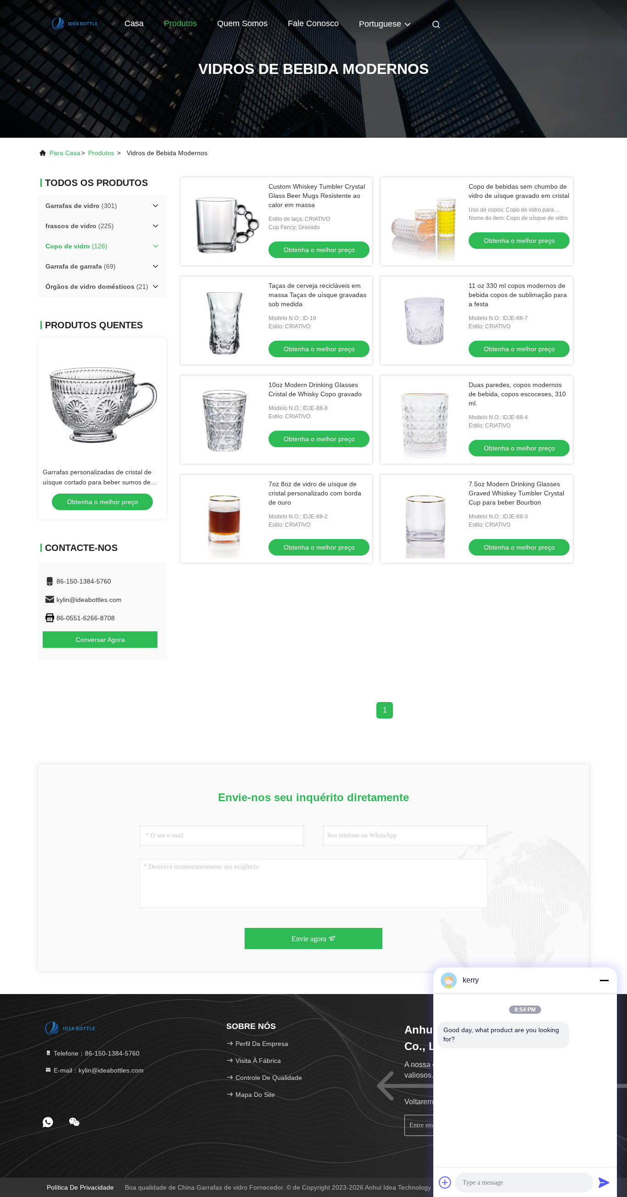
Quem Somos (242, 23)
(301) (81, 205)
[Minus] (604, 980)
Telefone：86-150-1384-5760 (96, 1053)
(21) (96, 286)
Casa (134, 23)
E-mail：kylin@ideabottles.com (98, 1070)
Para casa (65, 153)
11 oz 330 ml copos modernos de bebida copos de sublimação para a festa (518, 295)
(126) (76, 246)
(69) (80, 266)
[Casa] (75, 23)
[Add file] (445, 1182)
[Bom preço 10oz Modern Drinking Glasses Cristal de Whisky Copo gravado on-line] (224, 419)
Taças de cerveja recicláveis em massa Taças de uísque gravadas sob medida (317, 295)
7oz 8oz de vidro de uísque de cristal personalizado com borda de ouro (315, 493)
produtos (101, 153)
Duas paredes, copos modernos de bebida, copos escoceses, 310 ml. (517, 394)
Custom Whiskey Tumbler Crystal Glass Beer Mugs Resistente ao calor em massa (317, 195)
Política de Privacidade (80, 1187)
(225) (79, 226)
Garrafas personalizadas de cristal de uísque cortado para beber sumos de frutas (97, 482)
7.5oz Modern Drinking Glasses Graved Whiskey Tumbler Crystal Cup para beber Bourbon (516, 493)
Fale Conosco (313, 23)
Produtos (180, 23)
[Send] (604, 1182)
